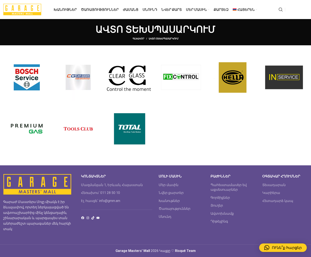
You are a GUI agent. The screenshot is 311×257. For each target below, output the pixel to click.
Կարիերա (271, 193)
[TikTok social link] (305, 9)
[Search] (281, 9)
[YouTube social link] (300, 9)
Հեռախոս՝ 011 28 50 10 (100, 193)
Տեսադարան (274, 185)
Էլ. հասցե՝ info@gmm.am (100, 201)
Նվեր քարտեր (171, 193)
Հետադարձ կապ (277, 201)
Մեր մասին (168, 185)
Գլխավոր (138, 38)
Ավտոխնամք (222, 213)
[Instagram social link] (294, 9)
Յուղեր (217, 205)
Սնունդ (165, 217)
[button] (283, 247)
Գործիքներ (220, 198)
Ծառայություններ (174, 209)
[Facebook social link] (289, 9)
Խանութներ (169, 201)
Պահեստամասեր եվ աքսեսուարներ (229, 187)
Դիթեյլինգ (219, 221)
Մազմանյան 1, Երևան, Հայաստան (112, 185)
